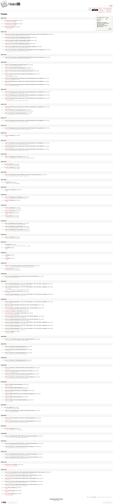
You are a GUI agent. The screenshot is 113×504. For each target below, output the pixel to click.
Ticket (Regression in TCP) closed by (16, 156)
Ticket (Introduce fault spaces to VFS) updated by (18, 390)
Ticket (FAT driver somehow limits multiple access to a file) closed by (22, 475)
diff (15, 21)
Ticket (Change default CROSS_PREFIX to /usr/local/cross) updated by (23, 436)
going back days (102, 19)
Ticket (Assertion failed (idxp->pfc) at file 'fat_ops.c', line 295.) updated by (23, 304)
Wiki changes (100, 26)
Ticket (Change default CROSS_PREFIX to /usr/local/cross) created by (23, 457)
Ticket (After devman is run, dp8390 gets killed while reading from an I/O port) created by (26, 57)
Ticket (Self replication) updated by (15, 396)
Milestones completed (102, 22)
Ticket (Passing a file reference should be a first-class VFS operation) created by (25, 174)
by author (99, 20)
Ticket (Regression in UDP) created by (16, 226)
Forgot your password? (107, 8)
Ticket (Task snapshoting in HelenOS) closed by (18, 64)
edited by (13, 20)
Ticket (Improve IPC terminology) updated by (17, 113)
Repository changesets (102, 25)
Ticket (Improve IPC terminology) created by (17, 360)
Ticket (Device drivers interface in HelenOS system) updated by (21, 74)
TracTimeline (93, 497)
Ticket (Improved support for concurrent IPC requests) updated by (22, 417)
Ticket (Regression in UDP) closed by (16, 223)
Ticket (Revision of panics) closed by (15, 387)
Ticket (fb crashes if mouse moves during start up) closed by (20, 370)
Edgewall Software (13, 502)
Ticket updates (101, 24)
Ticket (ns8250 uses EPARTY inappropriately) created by (20, 40)
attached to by (16, 291)
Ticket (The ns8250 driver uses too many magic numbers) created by (22, 46)
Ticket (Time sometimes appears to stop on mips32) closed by (21, 265)
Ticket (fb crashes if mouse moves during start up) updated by (21, 373)
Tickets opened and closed (103, 23)
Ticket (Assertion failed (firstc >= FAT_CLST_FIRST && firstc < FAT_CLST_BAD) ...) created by (28, 328)
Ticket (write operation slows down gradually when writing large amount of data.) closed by (27, 472)
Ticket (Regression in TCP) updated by (16, 197)
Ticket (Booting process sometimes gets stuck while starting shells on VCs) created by (26, 149)
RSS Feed (57, 500)
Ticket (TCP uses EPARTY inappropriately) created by (19, 43)
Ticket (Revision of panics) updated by (16, 384)
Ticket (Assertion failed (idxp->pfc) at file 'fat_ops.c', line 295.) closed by (23, 276)
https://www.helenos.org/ (108, 502)
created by (12, 210)
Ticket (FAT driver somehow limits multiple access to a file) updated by (23, 478)
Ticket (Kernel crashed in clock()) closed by (17, 67)
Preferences (94, 8)
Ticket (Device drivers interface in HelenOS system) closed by (21, 70)
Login (90, 8)
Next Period (108, 11)
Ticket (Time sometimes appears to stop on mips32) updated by (21, 339)
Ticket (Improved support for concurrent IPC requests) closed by (21, 410)
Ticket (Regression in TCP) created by (16, 229)
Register (100, 8)
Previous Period (102, 11)
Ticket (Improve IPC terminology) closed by (17, 109)
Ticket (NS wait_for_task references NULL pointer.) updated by (21, 367)
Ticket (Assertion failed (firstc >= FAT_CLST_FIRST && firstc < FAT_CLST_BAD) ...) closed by (27, 283)
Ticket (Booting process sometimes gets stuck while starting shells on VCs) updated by (26, 81)
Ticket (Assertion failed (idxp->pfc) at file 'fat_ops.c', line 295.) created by (23, 319)
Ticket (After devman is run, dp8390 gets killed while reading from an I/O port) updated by (26, 49)
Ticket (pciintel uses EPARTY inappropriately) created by (20, 37)
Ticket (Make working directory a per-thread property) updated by (21, 393)
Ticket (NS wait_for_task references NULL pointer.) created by (22, 446)
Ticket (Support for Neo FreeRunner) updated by (18, 399)
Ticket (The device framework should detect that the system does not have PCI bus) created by (28, 34)
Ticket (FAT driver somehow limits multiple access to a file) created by (22, 484)
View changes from (101, 17)
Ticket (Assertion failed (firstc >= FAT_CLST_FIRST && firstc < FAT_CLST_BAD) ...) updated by (28, 286)
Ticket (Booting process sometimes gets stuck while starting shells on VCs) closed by (26, 78)
